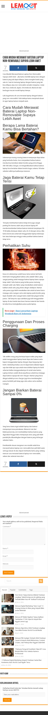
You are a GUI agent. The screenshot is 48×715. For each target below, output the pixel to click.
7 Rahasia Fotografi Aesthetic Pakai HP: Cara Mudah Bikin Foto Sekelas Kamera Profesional (30, 651)
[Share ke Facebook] (18, 68)
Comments (22, 590)
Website (5, 564)
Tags (31, 590)
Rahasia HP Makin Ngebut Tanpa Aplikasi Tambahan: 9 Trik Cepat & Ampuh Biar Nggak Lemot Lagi (29, 619)
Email (5, 556)
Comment (7, 526)
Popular (13, 590)
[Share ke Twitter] (36, 68)
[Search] (41, 581)
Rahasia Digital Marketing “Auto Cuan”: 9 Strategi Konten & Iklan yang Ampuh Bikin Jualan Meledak (29, 608)
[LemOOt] (24, 6)
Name (5, 548)
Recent (4, 590)
